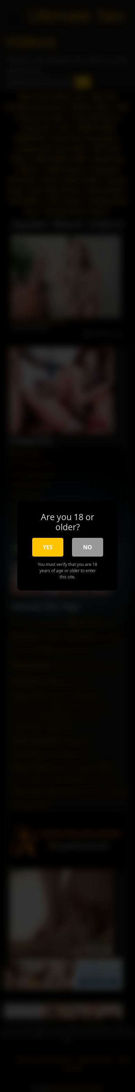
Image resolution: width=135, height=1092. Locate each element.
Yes (48, 547)
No (87, 547)
